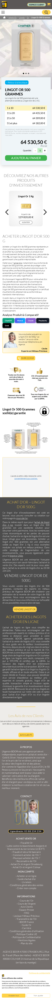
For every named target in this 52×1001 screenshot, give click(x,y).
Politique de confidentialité (39, 973)
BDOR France (27, 921)
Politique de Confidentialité (27, 937)
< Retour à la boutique (16, 82)
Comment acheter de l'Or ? (26, 855)
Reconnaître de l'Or (27, 861)
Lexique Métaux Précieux (27, 915)
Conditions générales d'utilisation (27, 931)
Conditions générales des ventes (26, 885)
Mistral (20, 320)
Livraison (26, 882)
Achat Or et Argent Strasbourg (26, 864)
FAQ (26, 912)
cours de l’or (22, 518)
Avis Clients (26, 735)
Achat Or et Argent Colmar (27, 867)
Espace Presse (26, 909)
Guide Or (26, 925)
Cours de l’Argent (27, 903)
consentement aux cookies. (26, 478)
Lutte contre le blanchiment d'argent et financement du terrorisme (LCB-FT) (27, 847)
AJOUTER (26, 222)
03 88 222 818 (27, 358)
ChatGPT (8, 320)
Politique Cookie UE (26, 934)
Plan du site (27, 943)
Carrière (26, 928)
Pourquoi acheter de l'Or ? (26, 858)
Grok (7, 325)
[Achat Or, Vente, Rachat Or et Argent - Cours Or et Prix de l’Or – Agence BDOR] (4, 7)
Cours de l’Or (27, 900)
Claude (30, 320)
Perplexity (43, 320)
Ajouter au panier (26, 158)
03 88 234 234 (32, 831)
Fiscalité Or (27, 842)
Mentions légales (26, 940)
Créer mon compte (26, 888)
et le (23, 759)
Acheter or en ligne (26, 875)
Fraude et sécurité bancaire (27, 851)
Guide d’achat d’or (27, 879)
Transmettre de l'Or (27, 918)
